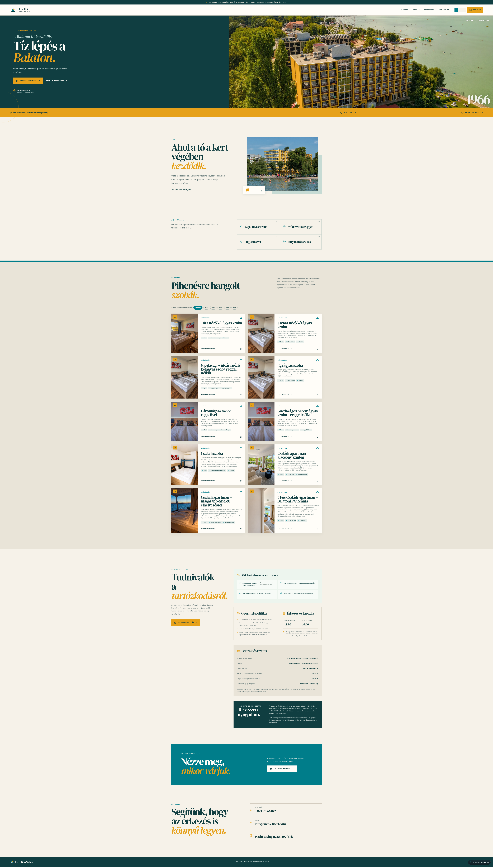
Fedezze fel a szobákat (55, 80)
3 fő (220, 307)
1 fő (206, 307)
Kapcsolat (444, 10)
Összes (198, 307)
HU (456, 10)
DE (463, 10)
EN (460, 10)
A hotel (404, 10)
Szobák (416, 10)
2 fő (213, 307)
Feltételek (429, 10)
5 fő (234, 307)
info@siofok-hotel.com (474, 113)
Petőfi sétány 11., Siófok (184, 190)
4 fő (227, 307)
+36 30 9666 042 (349, 113)
